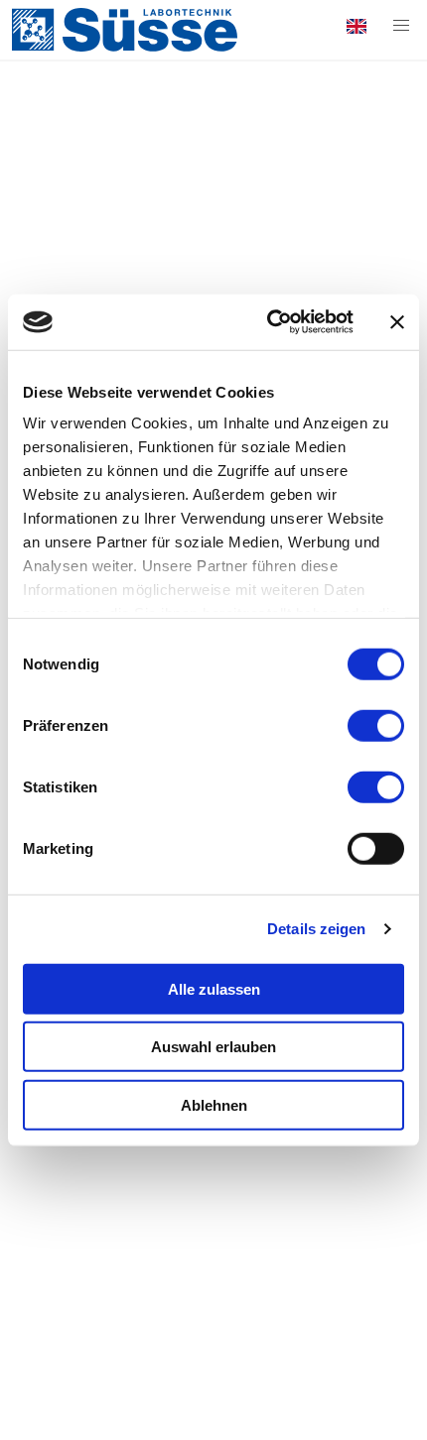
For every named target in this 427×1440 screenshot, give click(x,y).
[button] (401, 26)
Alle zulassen (214, 988)
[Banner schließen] (397, 322)
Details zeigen (316, 928)
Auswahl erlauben (213, 1046)
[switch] (376, 725)
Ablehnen (214, 1104)
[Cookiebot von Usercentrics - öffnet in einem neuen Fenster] (269, 322)
